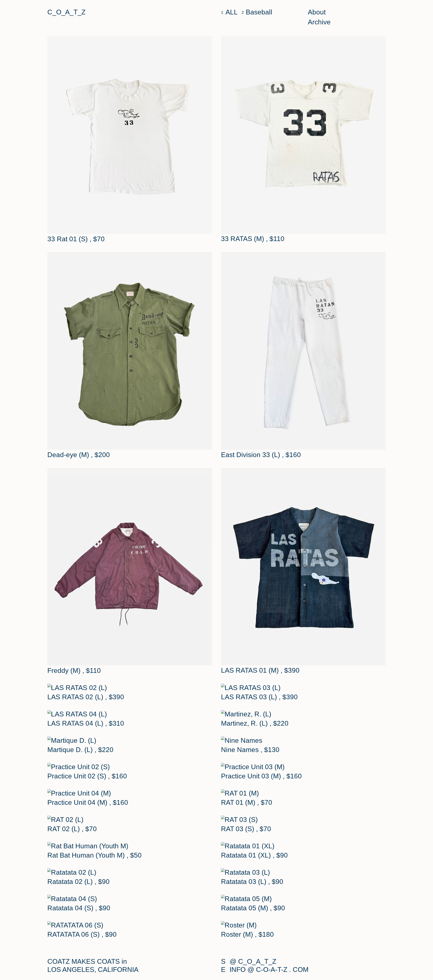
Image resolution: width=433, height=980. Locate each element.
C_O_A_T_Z (66, 12)
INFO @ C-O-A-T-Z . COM (269, 969)
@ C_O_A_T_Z (253, 961)
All (232, 12)
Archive (319, 22)
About (317, 12)
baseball (259, 12)
